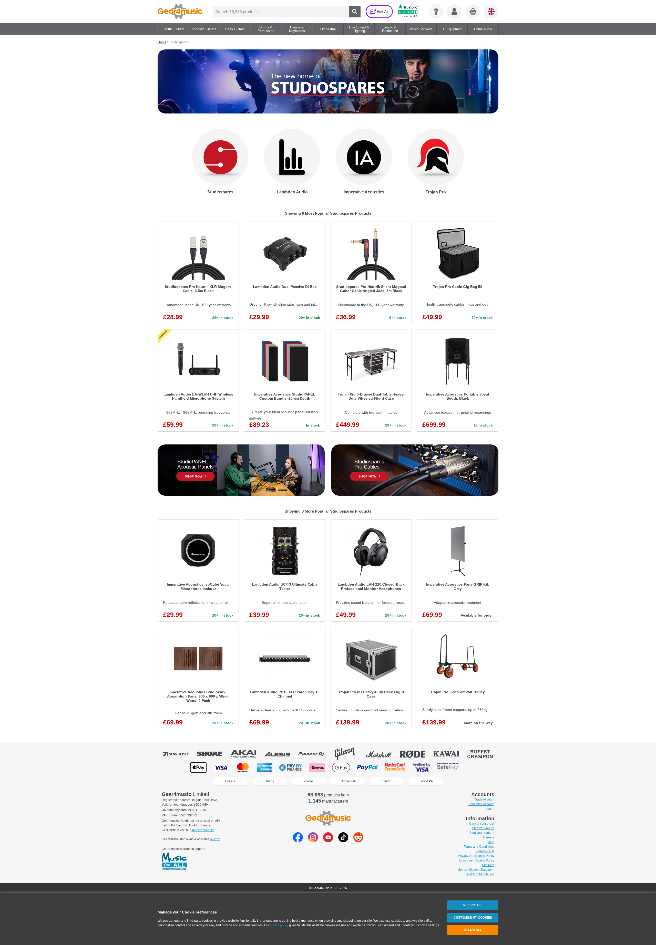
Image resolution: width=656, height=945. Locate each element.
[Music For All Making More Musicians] (174, 861)
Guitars (230, 781)
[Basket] (473, 12)
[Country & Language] (491, 11)
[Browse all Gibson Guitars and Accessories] (348, 754)
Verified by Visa (421, 767)
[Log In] (454, 11)
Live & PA (426, 781)
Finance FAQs (484, 851)
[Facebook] (298, 841)
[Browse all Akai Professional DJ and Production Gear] (247, 754)
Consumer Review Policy (476, 860)
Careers (488, 837)
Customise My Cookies (473, 917)
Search (355, 11)
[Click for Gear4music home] (180, 11)
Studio (386, 781)
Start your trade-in (481, 833)
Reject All (472, 905)
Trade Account (484, 799)
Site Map (488, 865)
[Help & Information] (436, 11)
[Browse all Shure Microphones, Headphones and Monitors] (213, 754)
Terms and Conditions (479, 846)
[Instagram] (313, 841)
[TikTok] (343, 841)
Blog (491, 842)
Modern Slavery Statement (475, 869)
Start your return (483, 828)
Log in (490, 809)
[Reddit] (358, 841)
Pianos (308, 781)
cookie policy (279, 925)
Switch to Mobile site (480, 874)
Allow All (473, 930)
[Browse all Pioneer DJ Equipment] (315, 754)
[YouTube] (328, 841)
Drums (269, 781)
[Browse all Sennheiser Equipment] (179, 754)
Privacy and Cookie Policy (476, 856)
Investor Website (202, 830)
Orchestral (348, 781)
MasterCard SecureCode (395, 767)
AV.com (215, 839)
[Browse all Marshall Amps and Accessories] (382, 754)
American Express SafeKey (448, 767)
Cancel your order (481, 823)
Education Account (481, 804)
